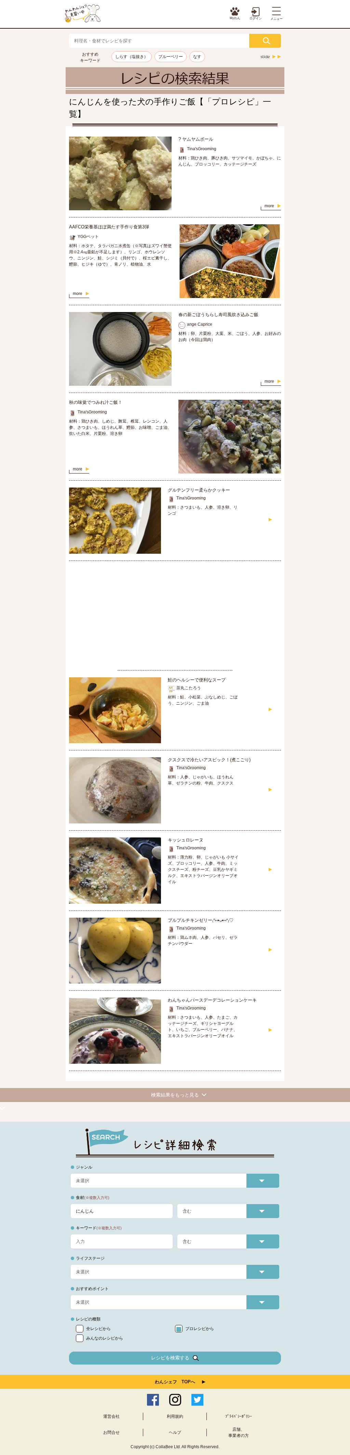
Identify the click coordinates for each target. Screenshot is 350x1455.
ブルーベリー (170, 56)
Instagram (175, 1400)
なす (197, 56)
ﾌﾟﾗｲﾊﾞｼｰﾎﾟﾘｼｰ (238, 1416)
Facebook (153, 1400)
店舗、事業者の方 (238, 1432)
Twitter (197, 1400)
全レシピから (98, 1328)
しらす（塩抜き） (131, 56)
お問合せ (111, 1432)
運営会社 (111, 1416)
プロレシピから (199, 1328)
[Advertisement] (175, 615)
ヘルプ (175, 1432)
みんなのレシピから (104, 1338)
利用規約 (175, 1416)
